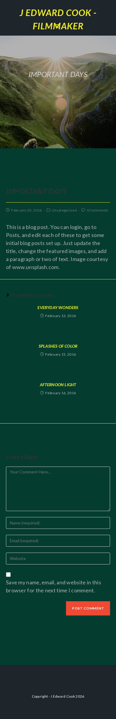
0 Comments (98, 210)
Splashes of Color (58, 346)
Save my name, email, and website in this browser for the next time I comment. (53, 586)
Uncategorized (64, 210)
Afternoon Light (58, 384)
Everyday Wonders (57, 307)
